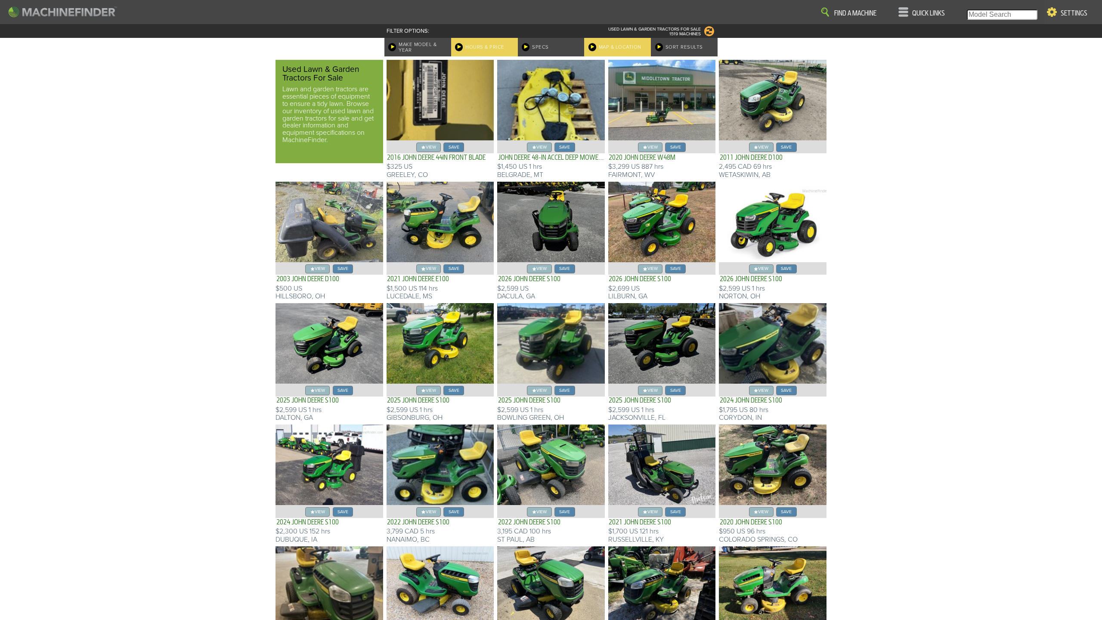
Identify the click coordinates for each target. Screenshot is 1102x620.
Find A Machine (855, 13)
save (454, 147)
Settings (1074, 13)
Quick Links (928, 13)
